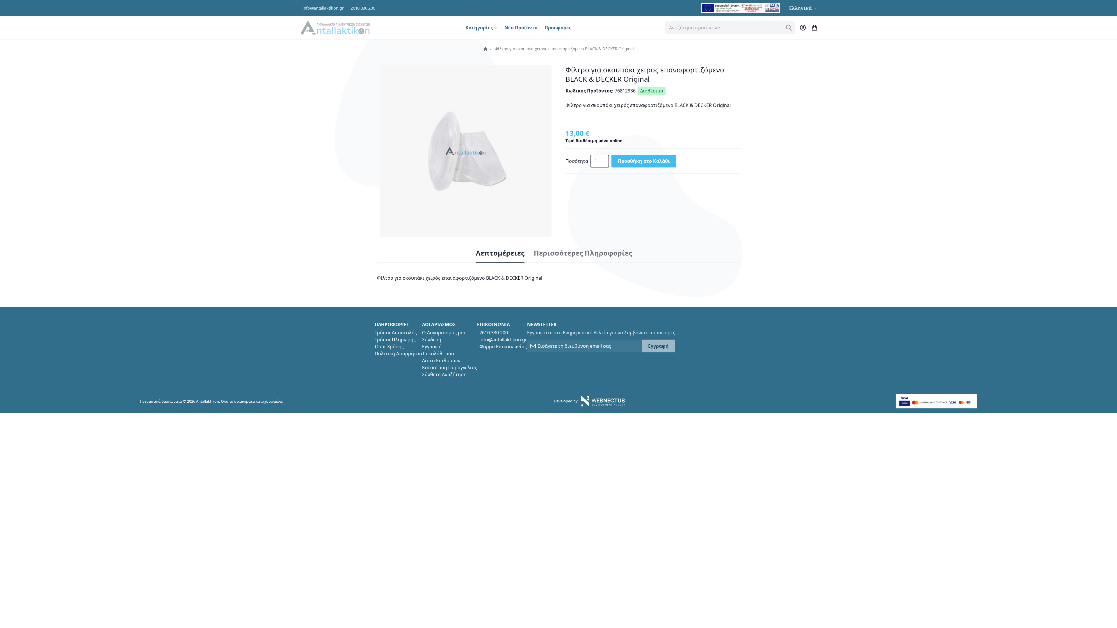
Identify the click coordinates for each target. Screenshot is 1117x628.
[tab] (500, 253)
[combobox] (730, 27)
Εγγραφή (432, 346)
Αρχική (485, 49)
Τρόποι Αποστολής (396, 332)
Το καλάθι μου (438, 353)
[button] (803, 8)
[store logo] (335, 27)
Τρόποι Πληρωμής (395, 339)
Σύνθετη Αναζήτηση (444, 374)
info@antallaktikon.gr (323, 8)
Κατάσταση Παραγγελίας (449, 367)
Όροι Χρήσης (389, 346)
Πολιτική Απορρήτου (398, 353)
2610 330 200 (363, 8)
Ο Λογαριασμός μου (444, 332)
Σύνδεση (431, 339)
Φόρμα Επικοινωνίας (503, 346)
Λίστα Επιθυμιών (441, 360)
